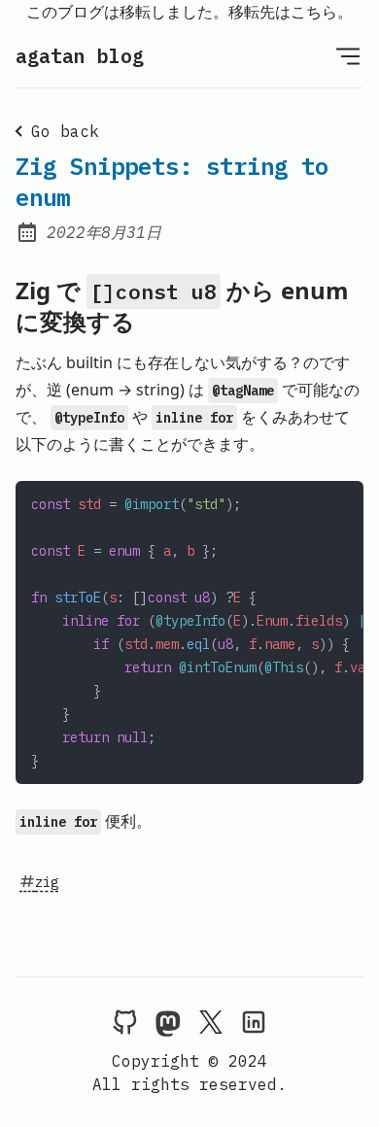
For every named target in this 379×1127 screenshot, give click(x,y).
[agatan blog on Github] (125, 1021)
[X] (210, 1021)
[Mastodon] (168, 1021)
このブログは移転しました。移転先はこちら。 (189, 11)
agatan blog (80, 56)
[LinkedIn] (253, 1021)
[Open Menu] (347, 55)
